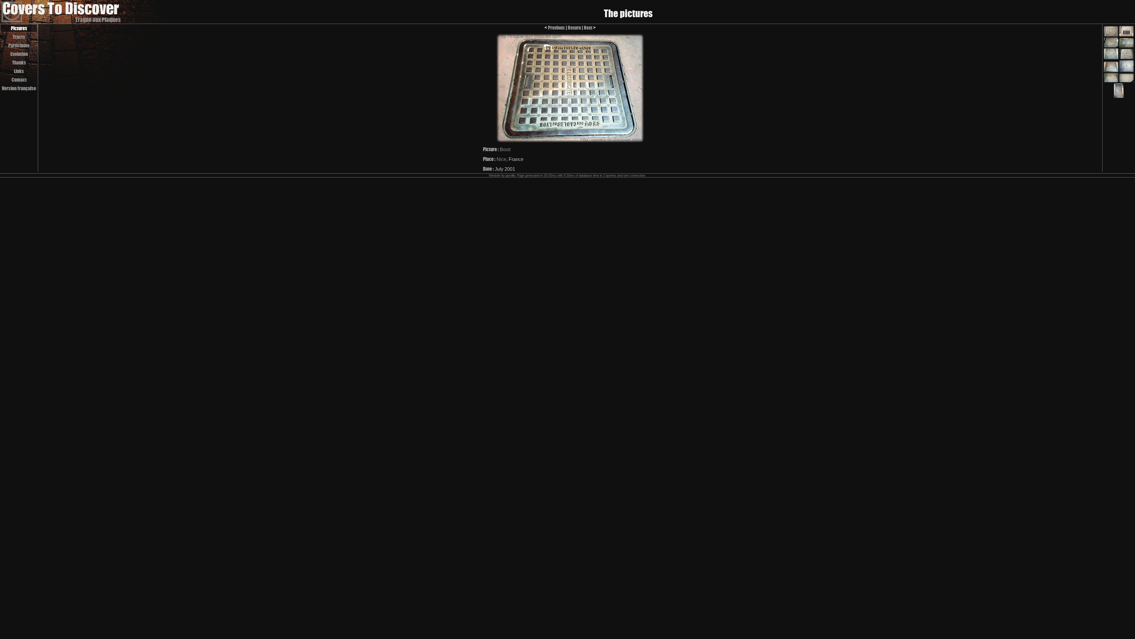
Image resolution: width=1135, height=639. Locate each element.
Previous (556, 27)
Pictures (19, 28)
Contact (19, 79)
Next (588, 27)
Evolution (19, 54)
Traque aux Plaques (98, 19)
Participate (19, 45)
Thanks (19, 62)
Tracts (19, 37)
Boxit (505, 149)
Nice (501, 159)
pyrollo (510, 175)
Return (574, 27)
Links (19, 71)
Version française (19, 88)
